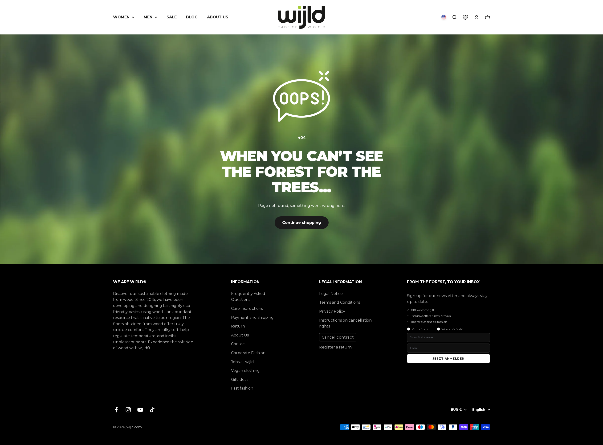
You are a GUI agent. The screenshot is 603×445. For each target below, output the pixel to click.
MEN (148, 17)
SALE (172, 17)
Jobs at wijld (242, 362)
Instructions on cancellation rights (345, 323)
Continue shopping (301, 222)
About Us (240, 335)
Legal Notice (331, 293)
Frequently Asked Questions (248, 296)
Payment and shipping (252, 317)
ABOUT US (217, 17)
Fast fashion (242, 388)
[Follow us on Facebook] (116, 410)
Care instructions (247, 308)
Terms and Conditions (339, 302)
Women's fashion (453, 329)
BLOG (192, 17)
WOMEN (121, 17)
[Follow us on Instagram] (128, 410)
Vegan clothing (245, 370)
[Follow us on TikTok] (152, 410)
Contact (238, 344)
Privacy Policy (332, 311)
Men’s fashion (421, 329)
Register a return (335, 347)
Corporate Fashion (248, 353)
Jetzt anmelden (448, 358)
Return (238, 326)
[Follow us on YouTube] (140, 410)
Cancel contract (338, 337)
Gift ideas (239, 379)
